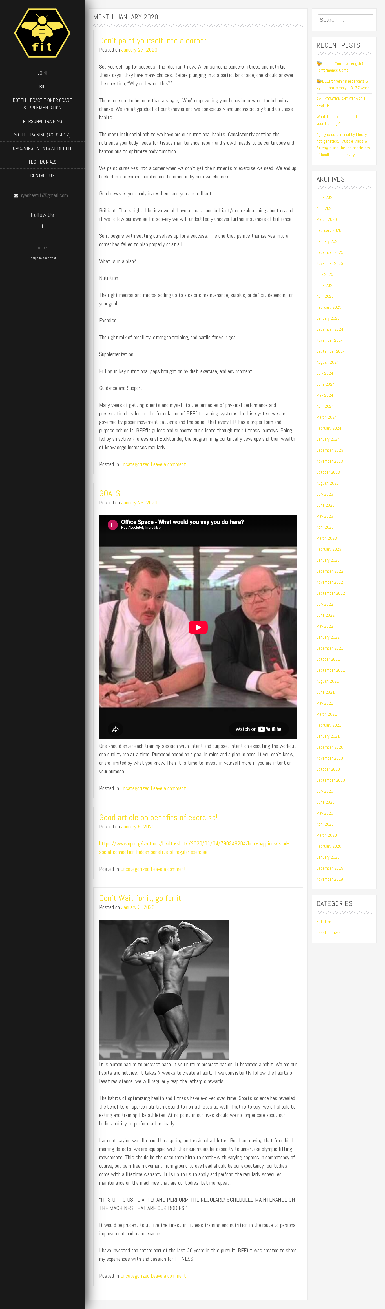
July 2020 (325, 791)
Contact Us (42, 175)
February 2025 (329, 307)
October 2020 (328, 769)
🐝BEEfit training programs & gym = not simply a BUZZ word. (344, 84)
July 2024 (325, 373)
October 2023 (328, 472)
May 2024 (325, 395)
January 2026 (328, 241)
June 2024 (326, 384)
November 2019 (330, 879)
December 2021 (330, 648)
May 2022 (325, 626)
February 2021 (329, 725)
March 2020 (327, 835)
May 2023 (325, 516)
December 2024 (330, 329)
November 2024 (330, 340)
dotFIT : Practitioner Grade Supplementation (42, 104)
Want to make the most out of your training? (343, 120)
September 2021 (331, 670)
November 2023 (330, 461)
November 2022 (330, 582)
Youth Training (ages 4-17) (42, 134)
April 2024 (325, 406)
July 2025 (325, 274)
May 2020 (325, 813)
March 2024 (327, 417)
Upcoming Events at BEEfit (42, 148)
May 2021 (325, 703)
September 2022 (331, 593)
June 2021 (326, 692)
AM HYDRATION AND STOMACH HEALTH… (341, 102)
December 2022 (330, 571)
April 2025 (325, 296)
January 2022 (328, 637)
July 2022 (325, 604)
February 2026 (329, 230)
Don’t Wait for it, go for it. (141, 898)
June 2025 (326, 285)
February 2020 (329, 846)
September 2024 (331, 351)
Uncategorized (134, 464)
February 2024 (329, 428)
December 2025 (330, 252)
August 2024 (328, 362)
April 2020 (325, 824)
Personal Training (42, 121)
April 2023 (325, 527)
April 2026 (325, 208)
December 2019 (330, 868)
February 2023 (329, 549)
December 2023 (330, 450)
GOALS (109, 493)
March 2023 (327, 538)
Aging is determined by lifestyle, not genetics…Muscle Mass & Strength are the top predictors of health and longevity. (343, 144)
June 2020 (326, 802)
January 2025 (328, 318)
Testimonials (42, 161)
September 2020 (331, 780)
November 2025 (330, 263)
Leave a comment (168, 464)
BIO (42, 86)
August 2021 (328, 681)
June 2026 (326, 197)
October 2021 (328, 659)
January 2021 (328, 736)
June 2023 (326, 505)
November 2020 (330, 758)
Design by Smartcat (42, 258)
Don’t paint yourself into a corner (153, 40)
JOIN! (42, 73)
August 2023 (328, 483)
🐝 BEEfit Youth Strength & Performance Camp (341, 66)
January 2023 (328, 560)
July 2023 (325, 494)
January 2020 (328, 857)
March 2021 (327, 714)
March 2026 (327, 219)
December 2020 (330, 747)
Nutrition (324, 922)
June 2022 (326, 615)
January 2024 (328, 439)
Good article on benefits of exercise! (158, 817)
